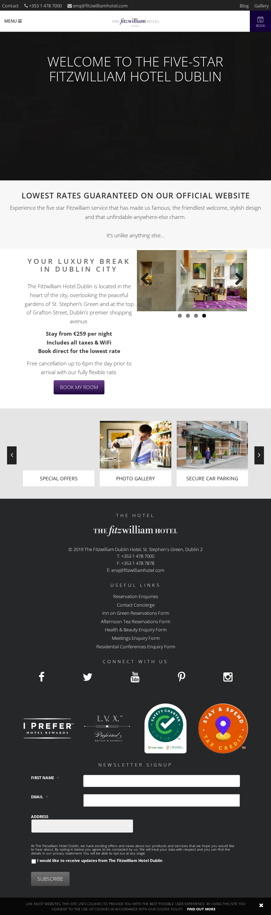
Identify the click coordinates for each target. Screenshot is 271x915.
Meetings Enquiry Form (135, 638)
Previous (147, 277)
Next (236, 277)
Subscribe (50, 878)
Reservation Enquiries (135, 596)
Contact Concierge (136, 604)
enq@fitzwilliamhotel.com (100, 5)
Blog (244, 5)
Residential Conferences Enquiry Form (135, 646)
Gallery (261, 5)
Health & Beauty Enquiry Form (136, 629)
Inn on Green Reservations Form (135, 613)
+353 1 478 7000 (45, 5)
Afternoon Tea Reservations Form (135, 621)
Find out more (201, 909)
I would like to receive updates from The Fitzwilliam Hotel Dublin (99, 860)
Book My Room (79, 387)
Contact (10, 5)
